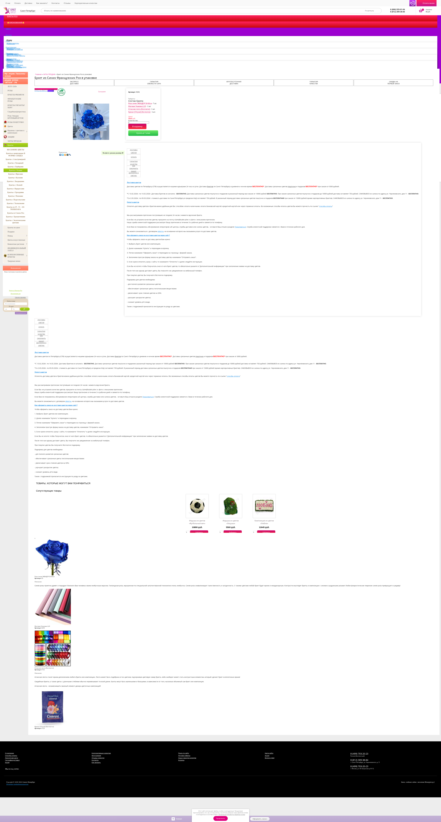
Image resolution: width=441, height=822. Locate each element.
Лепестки (10, 66)
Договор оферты (184, 756)
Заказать (426, 11)
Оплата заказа (428, 3)
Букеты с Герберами (15, 166)
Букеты (9, 35)
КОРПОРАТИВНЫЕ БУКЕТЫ (16, 255)
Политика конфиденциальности (17, 784)
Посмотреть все (16, 293)
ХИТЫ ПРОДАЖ (14, 141)
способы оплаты (325, 206)
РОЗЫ (10, 90)
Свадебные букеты (14, 62)
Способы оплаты (11, 756)
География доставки (12, 760)
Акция (7, 762)
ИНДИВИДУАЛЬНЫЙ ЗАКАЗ (17, 249)
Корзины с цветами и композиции (16, 131)
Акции (267, 756)
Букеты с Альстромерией (15, 159)
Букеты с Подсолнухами (15, 199)
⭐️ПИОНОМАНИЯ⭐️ (15, 22)
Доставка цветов (133, 151)
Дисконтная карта (11, 758)
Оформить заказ (260, 819)
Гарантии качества (134, 162)
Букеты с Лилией (15, 185)
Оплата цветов (133, 202)
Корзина (181, 760)
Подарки (11, 231)
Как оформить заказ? (133, 168)
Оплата (17, 3)
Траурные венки (14, 261)
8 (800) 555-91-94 (397, 9)
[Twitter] (63, 154)
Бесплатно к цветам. (134, 174)
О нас (8, 3)
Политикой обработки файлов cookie (232, 815)
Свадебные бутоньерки (16, 67)
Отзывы (67, 3)
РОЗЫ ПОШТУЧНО (16, 122)
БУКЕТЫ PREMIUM (16, 94)
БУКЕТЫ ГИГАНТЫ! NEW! (16, 106)
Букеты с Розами (15, 170)
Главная (38, 74)
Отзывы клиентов (98, 758)
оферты (161, 231)
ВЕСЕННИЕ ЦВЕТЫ (15, 149)
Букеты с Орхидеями (15, 192)
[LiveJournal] (70, 154)
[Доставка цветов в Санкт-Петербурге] (9, 10)
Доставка (28, 3)
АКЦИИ (11, 137)
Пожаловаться (240, 227)
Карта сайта (269, 753)
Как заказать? (41, 3)
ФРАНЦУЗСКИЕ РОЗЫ (14, 100)
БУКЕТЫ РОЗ (12, 16)
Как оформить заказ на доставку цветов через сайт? (148, 235)
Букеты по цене (14, 227)
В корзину (137, 126)
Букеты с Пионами (15, 196)
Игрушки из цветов (15, 49)
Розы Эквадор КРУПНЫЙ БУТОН (15, 116)
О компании (9, 753)
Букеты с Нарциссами (15, 188)
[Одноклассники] (65, 154)
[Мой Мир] (67, 154)
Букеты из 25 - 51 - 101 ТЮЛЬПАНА (15, 208)
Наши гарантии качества (187, 758)
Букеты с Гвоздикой (15, 163)
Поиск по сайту (183, 753)
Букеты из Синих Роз (15, 213)
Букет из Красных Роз (15, 290)
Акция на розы (13, 43)
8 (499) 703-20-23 (359, 753)
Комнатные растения (16, 244)
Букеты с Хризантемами (15, 216)
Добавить (199, 532)
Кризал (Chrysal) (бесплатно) (139, 112)
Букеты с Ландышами (15, 181)
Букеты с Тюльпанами (15, 203)
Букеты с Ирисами (15, 174)
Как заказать (96, 762)
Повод (10, 235)
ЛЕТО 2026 (12, 86)
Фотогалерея (96, 756)
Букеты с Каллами (15, 177)
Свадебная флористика (17, 111)
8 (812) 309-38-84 (397, 12)
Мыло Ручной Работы (16, 55)
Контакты (56, 3)
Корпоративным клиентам (86, 3)
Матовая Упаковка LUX (137, 106)
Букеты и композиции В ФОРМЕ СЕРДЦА (15, 154)
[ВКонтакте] (60, 154)
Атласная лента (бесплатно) (139, 109)
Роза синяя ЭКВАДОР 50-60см (140, 103)
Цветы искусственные (16, 240)
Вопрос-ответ (269, 758)
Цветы (8, 29)
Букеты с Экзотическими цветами (15, 221)
